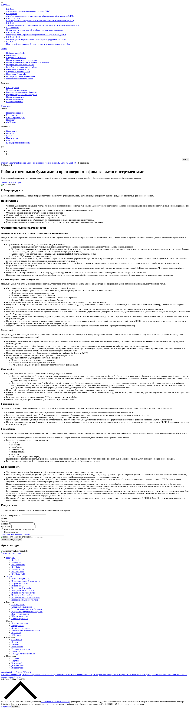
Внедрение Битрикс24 (21, 588)
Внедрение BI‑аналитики (22, 590)
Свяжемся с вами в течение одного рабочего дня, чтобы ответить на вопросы (35, 510)
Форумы (15, 661)
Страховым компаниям (21, 607)
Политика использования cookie (75, 674)
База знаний (16, 663)
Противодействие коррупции (103, 674)
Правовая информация (11, 674)
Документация (17, 665)
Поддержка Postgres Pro (21, 595)
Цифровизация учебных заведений (26, 611)
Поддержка (6, 106)
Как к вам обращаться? (11, 515)
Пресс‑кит (16, 633)
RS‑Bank (15, 560)
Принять (15, 707)
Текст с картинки (21, 537)
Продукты (5, 4)
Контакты (15, 651)
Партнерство (17, 647)
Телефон (5, 521)
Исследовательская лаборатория (25, 597)
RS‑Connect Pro (18, 565)
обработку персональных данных (16, 534)
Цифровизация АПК (20, 579)
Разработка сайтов (19, 583)
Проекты (15, 642)
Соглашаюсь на (16, 533)
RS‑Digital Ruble (18, 574)
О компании (16, 640)
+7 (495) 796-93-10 (23, 672)
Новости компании (19, 623)
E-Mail (4, 518)
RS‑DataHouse (17, 572)
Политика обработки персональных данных (41, 674)
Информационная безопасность (25, 581)
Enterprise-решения (19, 618)
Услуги (4, 48)
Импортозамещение (20, 614)
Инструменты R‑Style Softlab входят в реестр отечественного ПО (146, 674)
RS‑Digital (15, 567)
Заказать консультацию (11, 182)
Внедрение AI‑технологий (23, 593)
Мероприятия (17, 625)
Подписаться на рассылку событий (19, 529)
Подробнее (6, 706)
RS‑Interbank (16, 562)
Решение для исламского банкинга (26, 609)
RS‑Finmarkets (17, 569)
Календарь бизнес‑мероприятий (25, 630)
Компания (5, 524)
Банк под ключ (18, 604)
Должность (6, 526)
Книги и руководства (20, 628)
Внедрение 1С (17, 586)
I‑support (15, 658)
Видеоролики (17, 668)
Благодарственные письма (23, 654)
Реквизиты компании (20, 649)
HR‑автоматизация (19, 616)
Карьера (15, 644)
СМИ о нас (16, 635)
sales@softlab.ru (8, 672)
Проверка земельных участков (24, 600)
